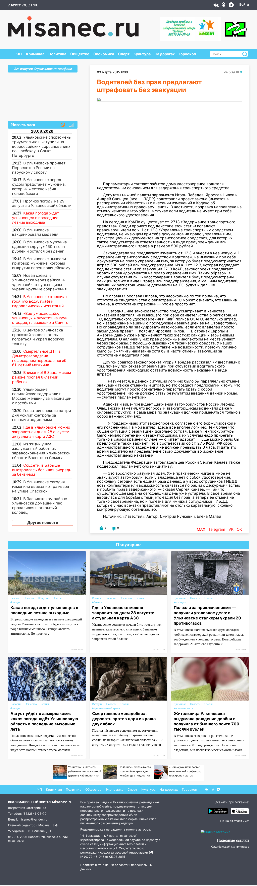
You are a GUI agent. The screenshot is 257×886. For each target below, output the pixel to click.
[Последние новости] (63, 125)
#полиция (180, 602)
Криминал (35, 54)
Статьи (58, 598)
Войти (244, 4)
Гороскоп (187, 54)
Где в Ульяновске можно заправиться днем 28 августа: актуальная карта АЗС (123, 612)
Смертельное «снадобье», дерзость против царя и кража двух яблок (124, 718)
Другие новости (42, 522)
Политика (57, 54)
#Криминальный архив (106, 708)
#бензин (97, 602)
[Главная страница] (73, 24)
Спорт (124, 54)
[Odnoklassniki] (223, 6)
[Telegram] (231, 6)
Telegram (216, 529)
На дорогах (165, 54)
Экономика (103, 54)
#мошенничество (184, 708)
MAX (201, 529)
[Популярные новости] (71, 125)
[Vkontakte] (216, 6)
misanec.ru (16, 841)
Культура (142, 54)
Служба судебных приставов (230, 846)
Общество (79, 54)
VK (231, 529)
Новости (29, 598)
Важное (15, 598)
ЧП (19, 54)
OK (239, 529)
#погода (15, 602)
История (97, 704)
